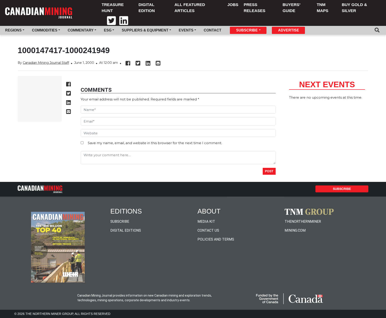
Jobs (232, 4)
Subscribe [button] (247, 30)
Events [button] (186, 30)
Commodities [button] (44, 30)
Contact (212, 30)
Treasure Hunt (113, 7)
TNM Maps (322, 7)
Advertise (288, 30)
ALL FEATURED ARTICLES (189, 7)
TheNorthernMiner (303, 221)
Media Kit (206, 221)
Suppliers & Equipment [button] (145, 30)
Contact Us (208, 230)
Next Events (327, 84)
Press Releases (254, 7)
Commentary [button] (81, 30)
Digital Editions (125, 230)
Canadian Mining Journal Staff (46, 63)
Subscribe (342, 189)
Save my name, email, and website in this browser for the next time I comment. (155, 143)
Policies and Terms (215, 239)
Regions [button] (13, 30)
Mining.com (295, 230)
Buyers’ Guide (291, 7)
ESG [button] (107, 30)
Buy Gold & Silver (354, 7)
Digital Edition (146, 7)
